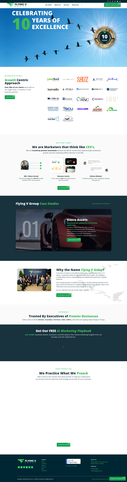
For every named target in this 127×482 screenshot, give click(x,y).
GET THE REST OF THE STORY (64, 295)
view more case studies (100, 204)
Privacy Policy (95, 479)
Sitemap (108, 479)
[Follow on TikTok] (32, 467)
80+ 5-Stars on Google (71, 466)
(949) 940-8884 (94, 468)
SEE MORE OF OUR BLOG (63, 444)
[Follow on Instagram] (21, 467)
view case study (73, 240)
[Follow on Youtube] (27, 467)
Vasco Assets (77, 220)
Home (43, 462)
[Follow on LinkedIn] (19, 467)
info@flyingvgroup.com (96, 471)
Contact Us (44, 470)
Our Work (44, 463)
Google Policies (102, 479)
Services (44, 467)
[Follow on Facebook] (24, 467)
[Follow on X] (29, 467)
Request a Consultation (117, 478)
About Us (44, 465)
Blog (43, 469)
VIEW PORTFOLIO (10, 97)
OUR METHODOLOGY (63, 188)
